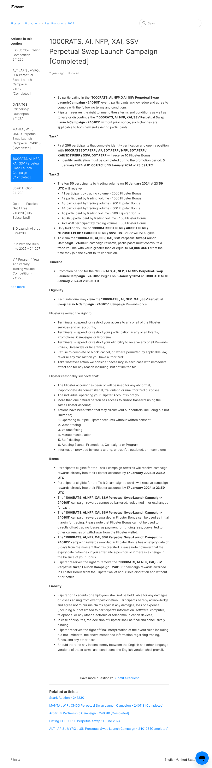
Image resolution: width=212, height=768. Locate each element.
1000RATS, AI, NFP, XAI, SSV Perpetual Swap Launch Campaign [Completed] (26, 168)
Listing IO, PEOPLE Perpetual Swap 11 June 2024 (84, 721)
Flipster (15, 23)
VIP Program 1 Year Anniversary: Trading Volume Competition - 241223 (26, 269)
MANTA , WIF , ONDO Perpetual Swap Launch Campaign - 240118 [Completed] (27, 138)
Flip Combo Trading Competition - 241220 (26, 54)
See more (18, 287)
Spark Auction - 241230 (24, 190)
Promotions (32, 23)
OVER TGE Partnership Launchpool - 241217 (22, 111)
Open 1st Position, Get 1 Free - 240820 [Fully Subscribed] (26, 211)
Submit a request (126, 678)
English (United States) (182, 759)
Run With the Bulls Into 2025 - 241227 (26, 246)
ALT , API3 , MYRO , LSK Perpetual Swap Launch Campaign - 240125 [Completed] (26, 82)
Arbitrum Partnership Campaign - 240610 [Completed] (89, 713)
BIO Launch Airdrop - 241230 (26, 231)
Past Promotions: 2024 (59, 23)
